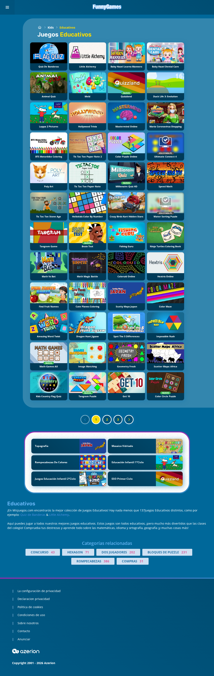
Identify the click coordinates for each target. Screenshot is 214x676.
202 (132, 552)
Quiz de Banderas (32, 515)
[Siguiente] (129, 419)
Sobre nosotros (28, 623)
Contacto (24, 631)
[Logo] (107, 7)
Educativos (67, 27)
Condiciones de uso (31, 615)
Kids (51, 27)
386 (106, 561)
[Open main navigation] (7, 7)
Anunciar (24, 639)
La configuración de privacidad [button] (39, 591)
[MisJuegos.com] (39, 27)
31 (141, 561)
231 (184, 552)
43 (53, 552)
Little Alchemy (59, 515)
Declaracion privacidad (34, 599)
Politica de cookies (30, 607)
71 (87, 552)
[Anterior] (85, 419)
